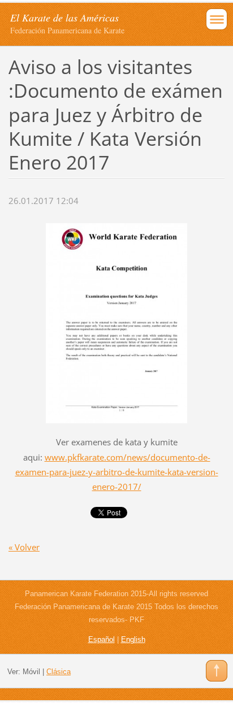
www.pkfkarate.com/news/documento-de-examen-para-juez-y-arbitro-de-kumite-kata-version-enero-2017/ (116, 472)
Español (101, 639)
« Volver (24, 547)
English (133, 639)
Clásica (58, 671)
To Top (216, 671)
